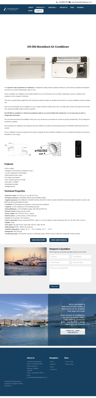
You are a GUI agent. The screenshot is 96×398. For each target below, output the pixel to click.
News (30, 10)
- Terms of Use (68, 361)
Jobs (72, 7)
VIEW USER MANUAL (59, 240)
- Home (51, 361)
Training (80, 7)
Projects (63, 7)
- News (51, 367)
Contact (39, 11)
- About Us (52, 364)
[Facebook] (5, 376)
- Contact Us (53, 369)
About (30, 7)
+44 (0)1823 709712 (38, 373)
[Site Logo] (11, 9)
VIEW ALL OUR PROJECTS (72, 331)
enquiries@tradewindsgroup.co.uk (37, 377)
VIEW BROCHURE (38, 240)
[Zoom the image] (13, 357)
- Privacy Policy (68, 364)
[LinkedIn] (8, 376)
